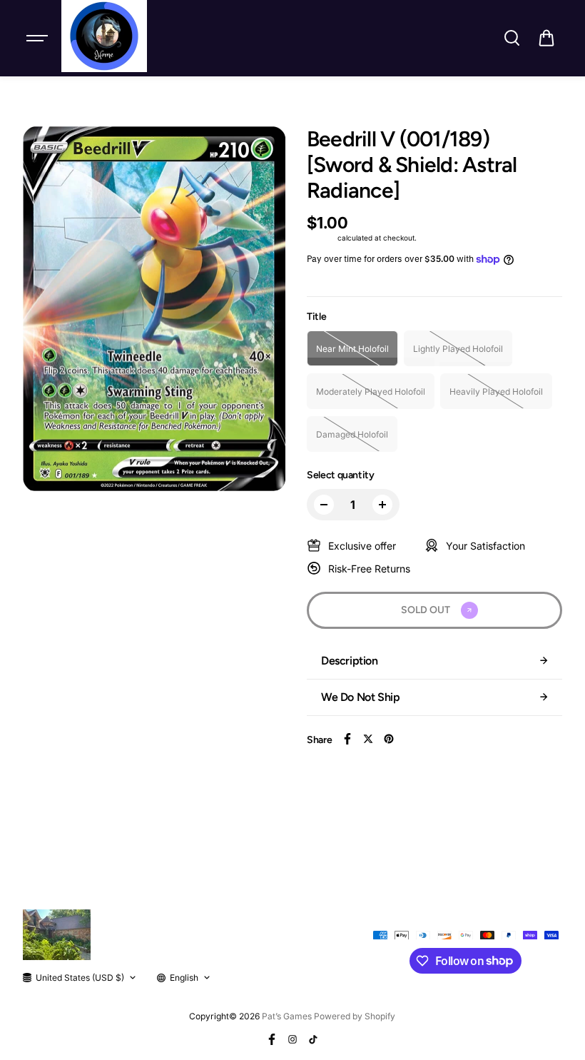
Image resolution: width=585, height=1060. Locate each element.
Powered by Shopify (354, 1016)
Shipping (321, 237)
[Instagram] (292, 1039)
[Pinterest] (388, 738)
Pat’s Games (287, 1016)
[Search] (511, 38)
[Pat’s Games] (104, 36)
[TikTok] (313, 1039)
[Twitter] (368, 738)
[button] (546, 38)
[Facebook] (347, 738)
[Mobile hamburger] (38, 38)
